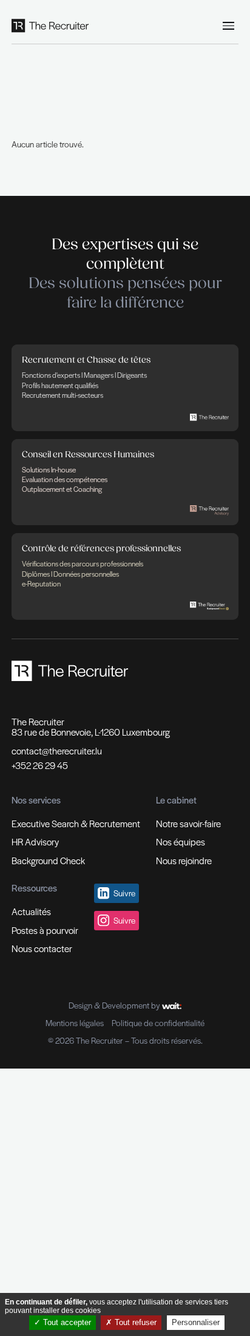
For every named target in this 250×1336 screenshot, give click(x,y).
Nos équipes (180, 841)
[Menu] (228, 26)
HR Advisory (35, 841)
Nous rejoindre (184, 860)
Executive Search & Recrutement (76, 823)
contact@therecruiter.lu (57, 750)
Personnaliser (196, 1322)
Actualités (31, 911)
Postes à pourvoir (45, 930)
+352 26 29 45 (40, 765)
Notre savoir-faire (188, 823)
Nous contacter (42, 948)
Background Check (48, 860)
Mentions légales (75, 1023)
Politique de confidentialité (158, 1023)
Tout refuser (134, 1322)
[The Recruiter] (50, 26)
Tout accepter (66, 1322)
